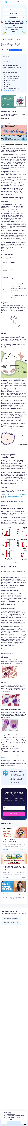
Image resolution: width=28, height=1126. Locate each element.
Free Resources (13, 17)
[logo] (6, 2)
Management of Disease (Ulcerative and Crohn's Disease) (13, 496)
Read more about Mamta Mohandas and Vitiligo (6, 902)
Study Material (14, 9)
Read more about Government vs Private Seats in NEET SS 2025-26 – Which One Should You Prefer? (6, 877)
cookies (10, 1115)
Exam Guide (13, 13)
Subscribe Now (14, 813)
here (11, 1119)
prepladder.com (10, 1114)
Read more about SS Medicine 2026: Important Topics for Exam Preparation (6, 849)
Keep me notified (16, 50)
